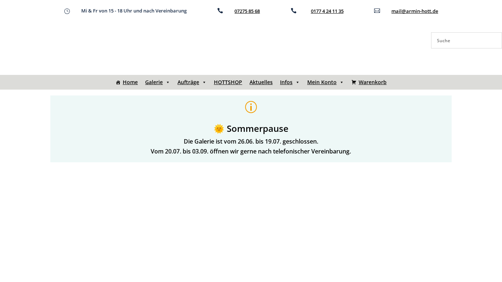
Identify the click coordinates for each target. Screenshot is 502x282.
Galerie (154, 82)
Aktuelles (261, 82)
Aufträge (188, 82)
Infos (286, 82)
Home (130, 82)
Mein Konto (322, 82)
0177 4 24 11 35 (327, 11)
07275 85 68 (247, 11)
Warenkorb (373, 82)
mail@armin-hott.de (414, 11)
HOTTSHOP (228, 82)
